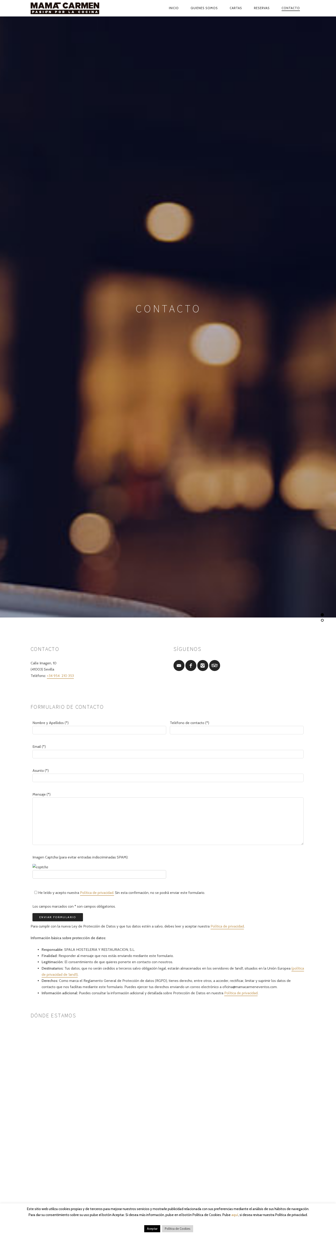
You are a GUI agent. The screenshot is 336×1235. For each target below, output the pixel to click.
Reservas (262, 8)
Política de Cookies (177, 1228)
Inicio (174, 8)
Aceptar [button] (152, 1228)
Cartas (236, 8)
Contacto (291, 8)
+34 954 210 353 (60, 676)
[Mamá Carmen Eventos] (75, 8)
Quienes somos (204, 8)
